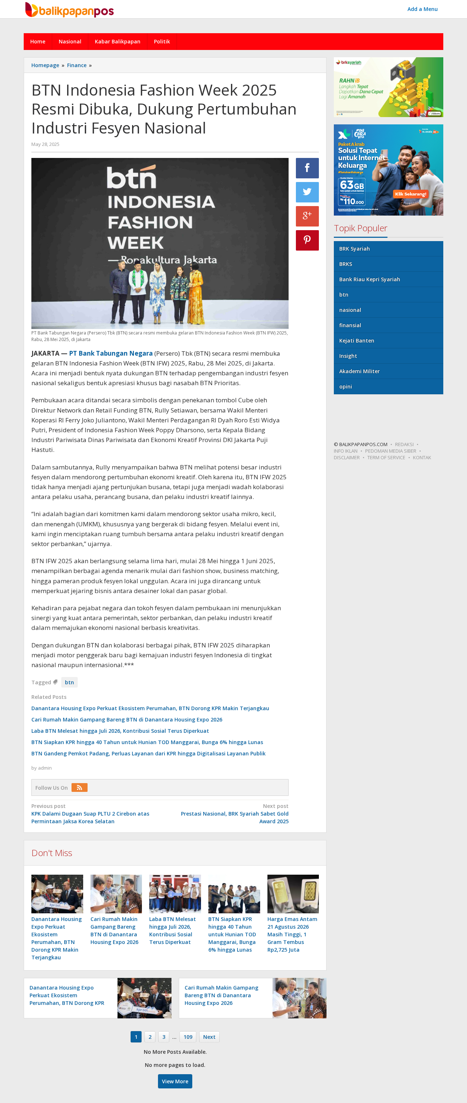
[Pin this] (307, 240)
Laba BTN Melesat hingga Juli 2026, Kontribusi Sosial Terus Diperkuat (120, 730)
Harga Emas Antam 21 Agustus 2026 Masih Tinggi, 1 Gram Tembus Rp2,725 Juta (292, 934)
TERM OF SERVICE (386, 457)
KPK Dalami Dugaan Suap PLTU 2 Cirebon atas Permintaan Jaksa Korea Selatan (90, 813)
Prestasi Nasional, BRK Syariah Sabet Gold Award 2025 (234, 813)
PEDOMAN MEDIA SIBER (390, 451)
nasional (350, 309)
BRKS (345, 263)
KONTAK (422, 457)
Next (209, 1036)
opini (345, 386)
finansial (350, 325)
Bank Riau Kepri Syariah (369, 279)
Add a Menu (423, 8)
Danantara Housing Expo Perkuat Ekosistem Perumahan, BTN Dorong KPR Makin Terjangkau (150, 708)
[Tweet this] (307, 192)
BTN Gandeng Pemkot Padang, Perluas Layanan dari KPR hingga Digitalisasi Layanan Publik (148, 753)
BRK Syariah (354, 248)
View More (175, 1081)
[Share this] (307, 168)
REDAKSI (404, 444)
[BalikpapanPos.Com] (70, 8)
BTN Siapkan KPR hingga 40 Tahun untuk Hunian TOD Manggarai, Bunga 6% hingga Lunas (147, 742)
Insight (348, 355)
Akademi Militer (359, 371)
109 (188, 1036)
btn (69, 682)
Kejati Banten (356, 340)
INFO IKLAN (346, 451)
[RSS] (81, 787)
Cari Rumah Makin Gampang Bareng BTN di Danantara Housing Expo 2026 (126, 719)
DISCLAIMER (347, 457)
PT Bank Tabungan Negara (111, 353)
